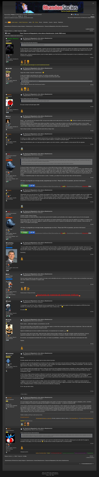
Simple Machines (55, 472)
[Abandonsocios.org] (8, 181)
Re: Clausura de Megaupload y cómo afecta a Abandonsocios (37, 38)
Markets (9, 94)
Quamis (9, 134)
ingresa (21, 14)
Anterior (10, 30)
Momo (9, 428)
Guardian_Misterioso (12, 38)
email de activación (37, 14)
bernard (9, 397)
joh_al (8, 116)
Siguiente (20, 30)
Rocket (9, 301)
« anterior (87, 29)
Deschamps (10, 353)
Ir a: (80, 463)
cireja (8, 154)
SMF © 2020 (49, 472)
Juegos (77, 14)
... (13, 30)
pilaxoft (9, 319)
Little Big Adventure (28, 420)
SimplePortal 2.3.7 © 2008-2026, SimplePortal (50, 473)
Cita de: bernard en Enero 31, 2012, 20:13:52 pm (30, 432)
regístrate (25, 14)
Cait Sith (9, 68)
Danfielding (10, 243)
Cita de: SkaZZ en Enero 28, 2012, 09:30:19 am (29, 98)
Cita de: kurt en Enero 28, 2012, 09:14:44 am (29, 42)
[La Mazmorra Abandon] (8, 62)
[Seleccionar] (26, 79)
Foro (73, 14)
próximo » (92, 29)
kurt (8, 274)
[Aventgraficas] (8, 297)
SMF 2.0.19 (44, 472)
